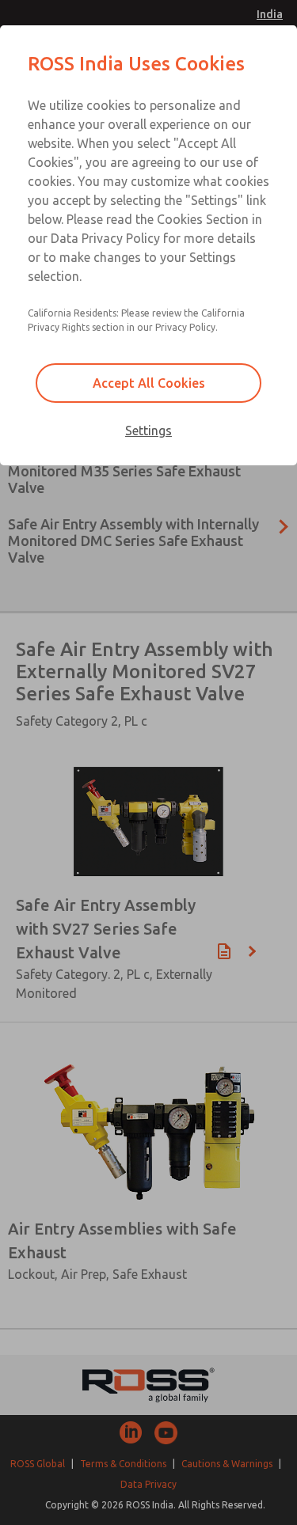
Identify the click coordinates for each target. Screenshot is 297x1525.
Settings (148, 430)
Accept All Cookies (149, 383)
